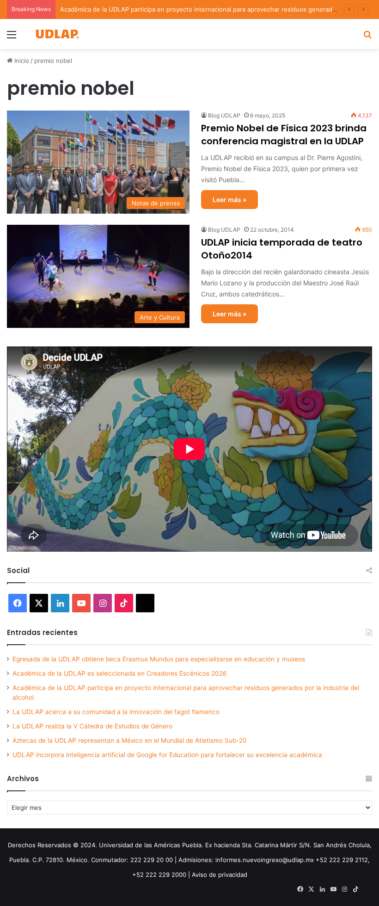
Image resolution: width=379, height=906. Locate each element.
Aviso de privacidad (219, 874)
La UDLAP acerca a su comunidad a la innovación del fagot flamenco (116, 711)
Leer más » (229, 199)
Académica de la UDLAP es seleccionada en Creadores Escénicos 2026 (119, 673)
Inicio (20, 60)
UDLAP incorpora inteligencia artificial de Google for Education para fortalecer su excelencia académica (167, 754)
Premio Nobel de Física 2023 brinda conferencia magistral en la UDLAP (284, 135)
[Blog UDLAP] (57, 34)
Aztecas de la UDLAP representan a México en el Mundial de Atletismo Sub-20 (129, 740)
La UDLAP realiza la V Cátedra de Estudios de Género (92, 726)
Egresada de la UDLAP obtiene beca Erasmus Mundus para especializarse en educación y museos (158, 659)
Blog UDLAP (224, 115)
